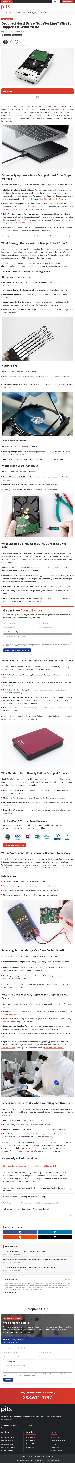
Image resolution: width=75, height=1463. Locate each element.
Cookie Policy (55, 1447)
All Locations (30, 1447)
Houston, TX (30, 1444)
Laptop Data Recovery (8, 1447)
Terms (33, 645)
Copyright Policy (56, 1444)
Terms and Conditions (58, 1440)
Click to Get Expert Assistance (17, 650)
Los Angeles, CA (31, 1440)
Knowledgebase (7, 19)
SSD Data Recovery (7, 1444)
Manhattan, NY (31, 1437)
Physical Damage (17, 35)
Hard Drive (7, 35)
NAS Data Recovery (7, 1451)
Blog (7, 13)
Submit (8, 1380)
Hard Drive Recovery (7, 1437)
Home (2, 13)
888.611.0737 (37, 1397)
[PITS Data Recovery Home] (5, 6)
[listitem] (37, 1253)
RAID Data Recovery (7, 1440)
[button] (20, 1232)
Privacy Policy (27, 645)
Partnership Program (57, 1450)
